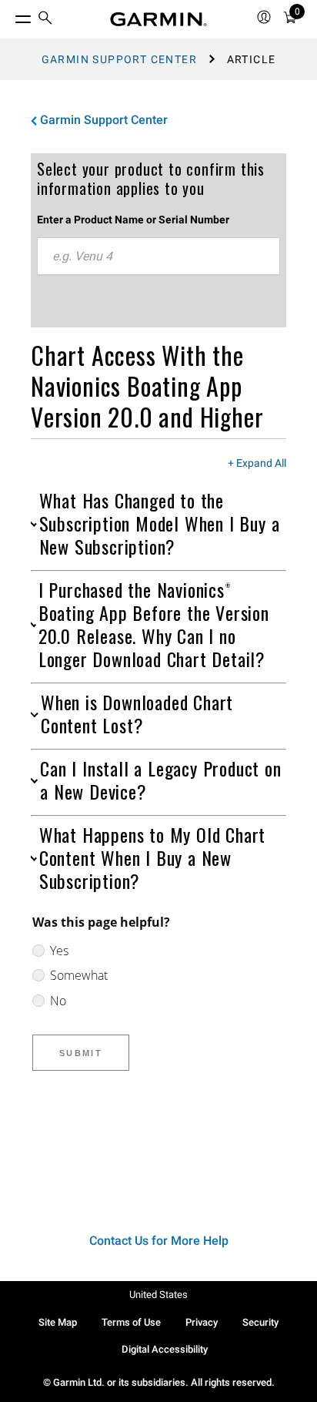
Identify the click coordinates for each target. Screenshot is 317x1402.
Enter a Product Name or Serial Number (133, 219)
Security (260, 1322)
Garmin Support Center (119, 59)
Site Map (57, 1322)
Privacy (201, 1322)
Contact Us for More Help (159, 1240)
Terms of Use (131, 1322)
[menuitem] (45, 19)
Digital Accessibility (165, 1349)
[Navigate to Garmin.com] (158, 19)
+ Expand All (257, 464)
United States (158, 1294)
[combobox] (158, 256)
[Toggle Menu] (9, 15)
